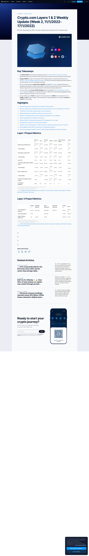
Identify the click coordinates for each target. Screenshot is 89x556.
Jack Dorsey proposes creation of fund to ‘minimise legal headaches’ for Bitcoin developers (43, 129)
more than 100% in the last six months (57, 74)
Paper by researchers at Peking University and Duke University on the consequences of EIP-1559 (44, 108)
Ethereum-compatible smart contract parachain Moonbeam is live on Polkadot (40, 115)
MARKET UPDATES (28, 13)
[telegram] (25, 251)
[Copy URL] (29, 251)
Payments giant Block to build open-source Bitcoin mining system (36, 106)
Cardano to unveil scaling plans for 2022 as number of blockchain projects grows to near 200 (44, 124)
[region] (76, 546)
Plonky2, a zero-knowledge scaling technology (32, 80)
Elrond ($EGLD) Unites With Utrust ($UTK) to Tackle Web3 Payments (37, 127)
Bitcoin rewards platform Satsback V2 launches (32, 118)
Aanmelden (79, 1)
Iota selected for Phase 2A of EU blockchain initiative (33, 122)
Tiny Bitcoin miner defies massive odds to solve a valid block (35, 111)
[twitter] (22, 251)
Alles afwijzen (76, 551)
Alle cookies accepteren (76, 548)
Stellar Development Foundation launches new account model (35, 113)
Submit (41, 331)
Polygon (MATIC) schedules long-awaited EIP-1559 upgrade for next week (39, 120)
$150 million (54, 84)
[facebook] (18, 251)
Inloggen (73, 1)
